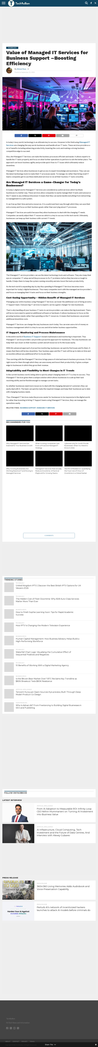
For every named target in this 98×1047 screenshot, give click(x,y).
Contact (16, 1041)
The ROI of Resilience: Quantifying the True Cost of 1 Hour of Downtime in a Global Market (77, 471)
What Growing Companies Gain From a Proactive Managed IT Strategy (47, 446)
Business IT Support (32, 336)
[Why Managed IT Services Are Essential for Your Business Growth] (20, 434)
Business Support (28, 408)
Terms (32, 1041)
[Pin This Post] (48, 135)
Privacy (24, 1041)
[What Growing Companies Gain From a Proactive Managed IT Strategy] (49, 434)
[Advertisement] (49, 24)
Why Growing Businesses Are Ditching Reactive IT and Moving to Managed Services (19, 471)
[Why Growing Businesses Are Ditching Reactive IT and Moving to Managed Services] (20, 459)
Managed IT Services (46, 408)
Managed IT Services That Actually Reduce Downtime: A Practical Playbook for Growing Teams (48, 471)
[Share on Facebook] (21, 135)
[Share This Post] (35, 135)
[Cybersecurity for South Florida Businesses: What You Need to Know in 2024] (78, 434)
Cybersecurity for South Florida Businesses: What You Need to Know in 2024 (76, 446)
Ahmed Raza (21, 69)
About (7, 1041)
